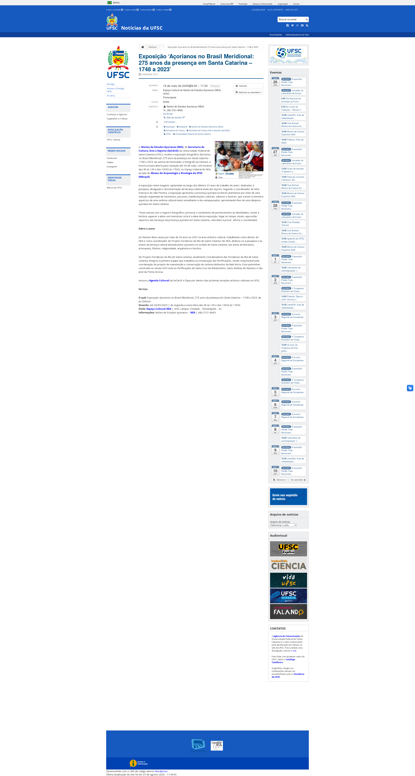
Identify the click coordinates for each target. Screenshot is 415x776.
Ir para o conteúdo (114, 10)
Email (169, 113)
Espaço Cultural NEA (159, 308)
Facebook (112, 158)
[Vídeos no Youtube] (297, 25)
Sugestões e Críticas (117, 118)
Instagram (112, 166)
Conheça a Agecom (117, 114)
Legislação (283, 3)
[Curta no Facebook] (287, 25)
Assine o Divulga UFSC (115, 90)
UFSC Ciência (113, 139)
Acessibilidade (258, 9)
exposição (169, 122)
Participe (243, 3)
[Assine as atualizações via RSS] (307, 25)
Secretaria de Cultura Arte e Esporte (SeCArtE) (209, 130)
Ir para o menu (131, 10)
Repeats (216, 86)
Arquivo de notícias (280, 521)
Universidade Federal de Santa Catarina (193, 133)
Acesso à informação (262, 3)
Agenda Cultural (159, 280)
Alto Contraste (275, 9)
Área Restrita (276, 34)
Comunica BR (226, 3)
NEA (192, 312)
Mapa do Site (291, 9)
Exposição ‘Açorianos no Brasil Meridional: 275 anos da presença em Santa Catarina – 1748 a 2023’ (213, 47)
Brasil (116, 2)
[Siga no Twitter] (292, 25)
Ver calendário (297, 479)
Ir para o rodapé (163, 10)
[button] (248, 92)
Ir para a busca (147, 10)
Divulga (110, 84)
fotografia (183, 126)
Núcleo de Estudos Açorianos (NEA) (207, 126)
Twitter (110, 162)
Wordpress (161, 771)
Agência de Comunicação (286, 636)
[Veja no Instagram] (302, 25)
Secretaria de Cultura (175, 130)
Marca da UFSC (114, 187)
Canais (296, 3)
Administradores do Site (297, 34)
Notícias (152, 47)
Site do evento (174, 117)
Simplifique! (209, 3)
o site (293, 650)
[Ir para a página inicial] (142, 47)
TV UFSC (111, 95)
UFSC (168, 133)
